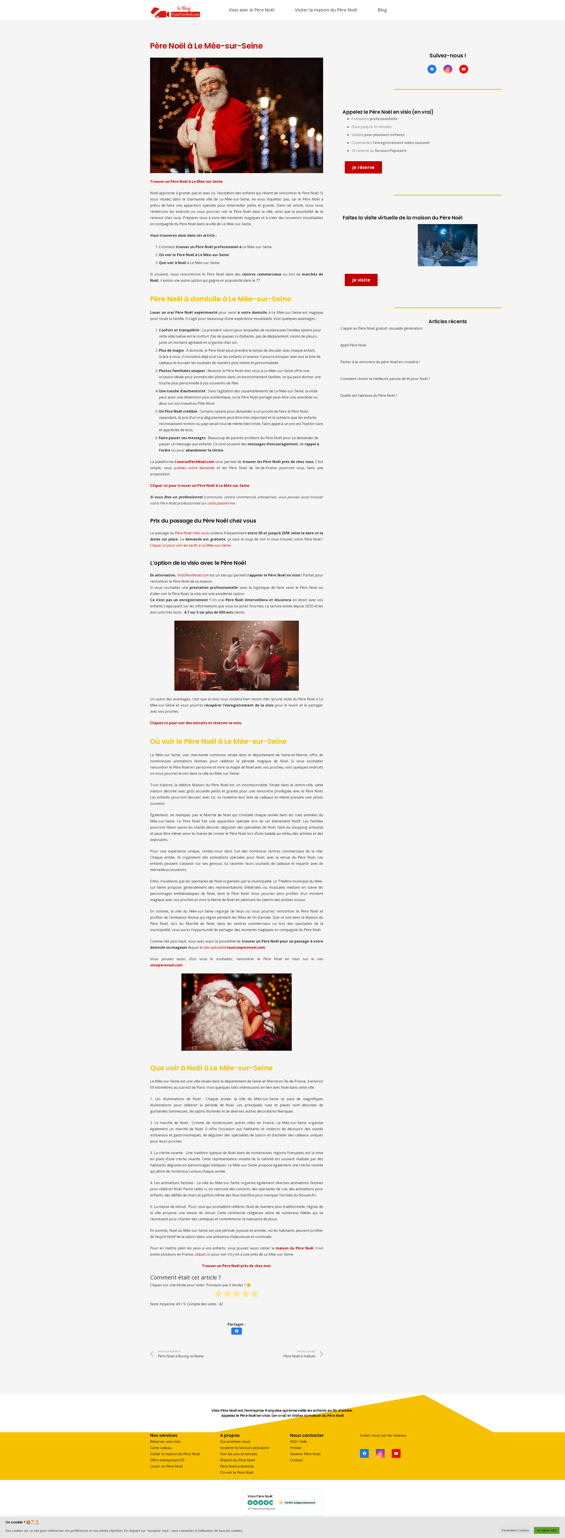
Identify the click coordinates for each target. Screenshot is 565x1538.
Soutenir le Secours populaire (244, 1447)
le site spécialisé (233, 947)
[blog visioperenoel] (175, 10)
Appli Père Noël (353, 345)
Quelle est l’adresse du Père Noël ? (368, 395)
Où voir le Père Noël (236, 1472)
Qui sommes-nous (235, 1441)
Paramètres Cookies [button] (515, 1530)
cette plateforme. (221, 503)
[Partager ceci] (236, 1331)
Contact (296, 1460)
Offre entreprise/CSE (167, 1460)
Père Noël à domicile (237, 1466)
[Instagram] (447, 69)
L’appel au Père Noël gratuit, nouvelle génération (381, 328)
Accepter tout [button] (546, 1530)
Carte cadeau (161, 1447)
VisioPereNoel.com (193, 575)
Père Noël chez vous (192, 533)
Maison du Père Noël (237, 1460)
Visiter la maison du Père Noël (175, 1453)
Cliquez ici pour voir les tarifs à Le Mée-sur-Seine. (191, 545)
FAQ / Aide (298, 1441)
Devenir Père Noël (305, 1453)
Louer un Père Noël (166, 1466)
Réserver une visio (165, 1441)
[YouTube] (463, 69)
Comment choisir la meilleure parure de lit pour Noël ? (385, 378)
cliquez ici (202, 1254)
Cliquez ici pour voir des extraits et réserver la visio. (196, 722)
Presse (295, 1447)
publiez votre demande (194, 467)
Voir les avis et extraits (238, 1453)
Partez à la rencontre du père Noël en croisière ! (380, 361)
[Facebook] (432, 69)
